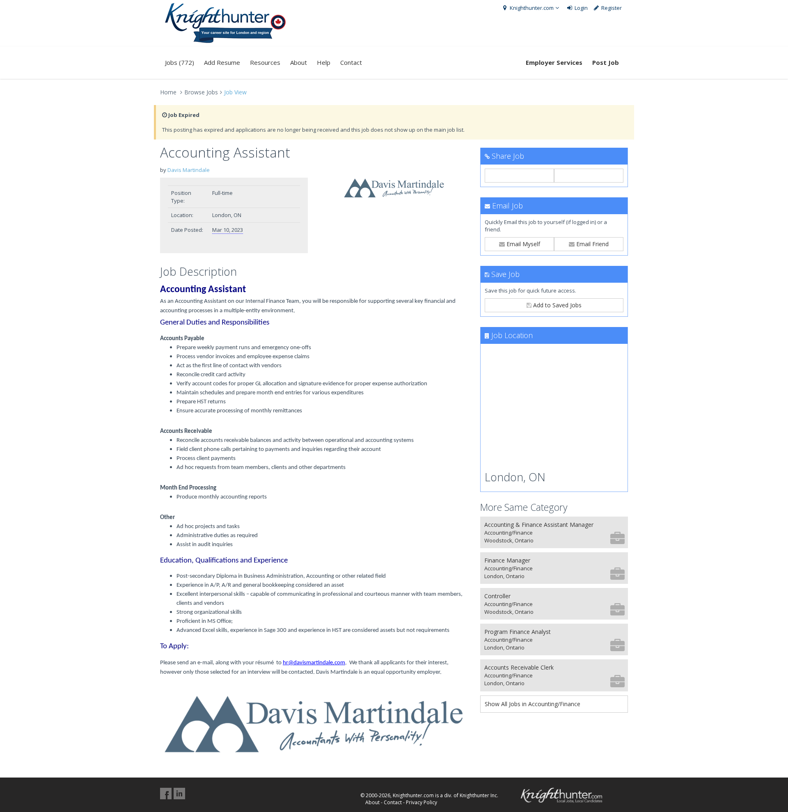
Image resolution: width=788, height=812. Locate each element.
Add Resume (222, 62)
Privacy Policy (421, 802)
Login (580, 7)
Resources (265, 62)
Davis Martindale (188, 170)
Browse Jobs (201, 92)
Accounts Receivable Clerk (519, 675)
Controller (509, 603)
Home (168, 92)
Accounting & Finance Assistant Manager (538, 532)
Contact (351, 62)
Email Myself (522, 244)
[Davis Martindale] (394, 188)
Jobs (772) (179, 62)
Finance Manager (508, 568)
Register (611, 7)
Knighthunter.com (531, 7)
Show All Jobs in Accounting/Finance (532, 704)
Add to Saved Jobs (556, 305)
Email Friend (592, 244)
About (298, 62)
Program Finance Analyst (517, 639)
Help (323, 62)
